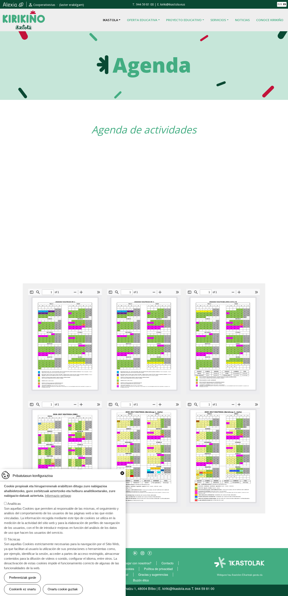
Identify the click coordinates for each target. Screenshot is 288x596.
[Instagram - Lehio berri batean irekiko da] (142, 552)
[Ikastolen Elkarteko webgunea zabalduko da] (239, 562)
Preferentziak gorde (22, 577)
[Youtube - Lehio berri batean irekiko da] (135, 552)
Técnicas (14, 539)
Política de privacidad (158, 569)
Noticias (242, 20)
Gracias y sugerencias (153, 575)
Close (122, 473)
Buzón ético (141, 580)
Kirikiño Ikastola (24, 13)
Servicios (218, 20)
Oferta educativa (142, 20)
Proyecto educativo (184, 20)
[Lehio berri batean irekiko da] (13, 4)
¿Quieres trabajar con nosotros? (129, 563)
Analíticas (14, 503)
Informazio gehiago (58, 495)
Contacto (167, 563)
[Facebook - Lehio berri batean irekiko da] (150, 552)
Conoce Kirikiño (269, 20)
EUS (280, 4)
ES (284, 4)
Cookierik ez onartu (22, 589)
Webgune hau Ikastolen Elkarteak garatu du (239, 574)
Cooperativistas (44, 5)
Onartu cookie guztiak (63, 589)
